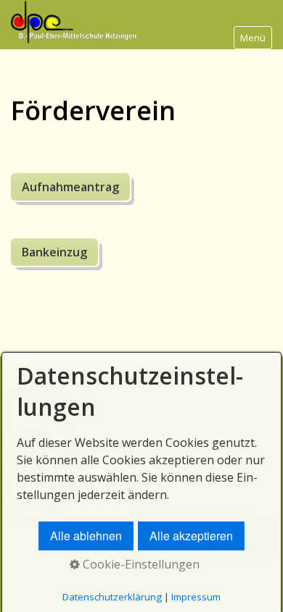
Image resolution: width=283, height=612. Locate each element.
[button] (70, 187)
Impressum (196, 596)
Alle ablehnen (86, 535)
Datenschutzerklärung (112, 596)
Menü (253, 37)
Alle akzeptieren (191, 535)
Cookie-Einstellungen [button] (140, 564)
